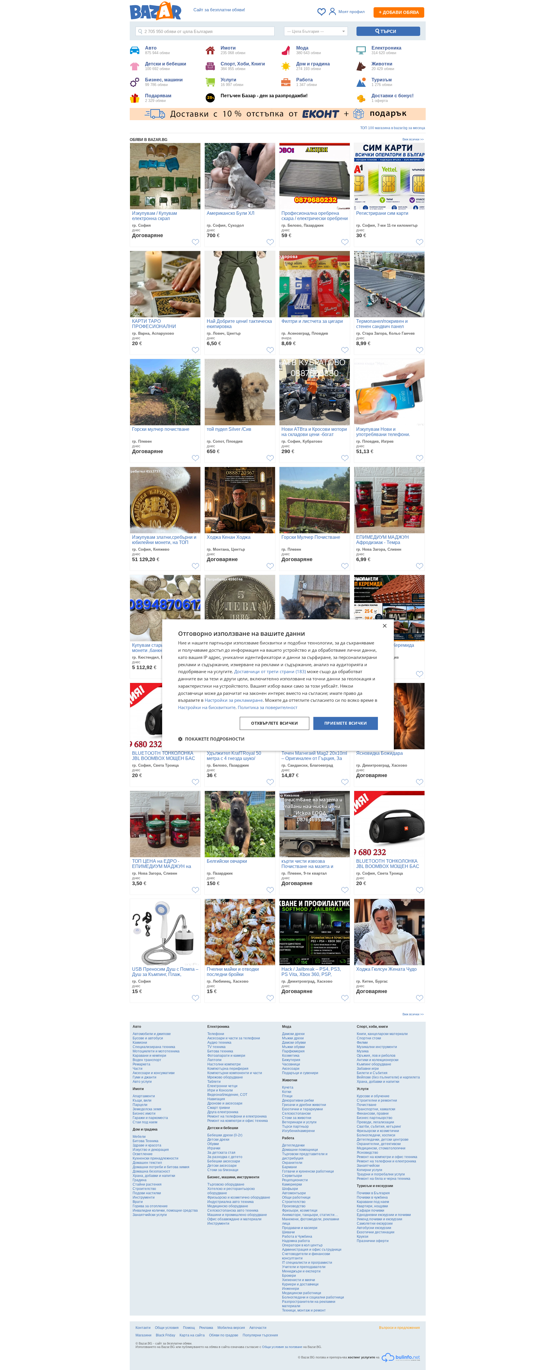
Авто (157, 50)
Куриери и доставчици (300, 1284)
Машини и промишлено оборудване (237, 1215)
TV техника (216, 1047)
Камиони (140, 1043)
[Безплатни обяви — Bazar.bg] (155, 12)
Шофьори (290, 1189)
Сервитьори (292, 1176)
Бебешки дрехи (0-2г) (224, 1135)
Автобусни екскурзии (374, 1228)
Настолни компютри (224, 1064)
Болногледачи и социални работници (313, 1297)
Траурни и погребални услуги (381, 1174)
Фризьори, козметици (299, 1210)
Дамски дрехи (293, 1034)
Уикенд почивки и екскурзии (379, 1219)
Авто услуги (142, 1082)
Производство (294, 1206)
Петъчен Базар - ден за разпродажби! (264, 95)
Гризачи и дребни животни (304, 1105)
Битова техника (220, 1051)
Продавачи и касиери (299, 1228)
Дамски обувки (294, 1043)
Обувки (213, 1144)
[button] (211, 739)
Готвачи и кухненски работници (308, 1171)
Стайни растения (147, 1184)
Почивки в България (373, 1193)
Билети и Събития (372, 1073)
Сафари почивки (370, 1210)
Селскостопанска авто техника (232, 1210)
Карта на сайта (192, 1335)
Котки (286, 1092)
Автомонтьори (294, 1193)
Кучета (287, 1087)
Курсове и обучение (373, 1096)
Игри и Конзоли (220, 1090)
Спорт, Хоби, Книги (243, 66)
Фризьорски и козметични (378, 1131)
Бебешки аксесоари (223, 1161)
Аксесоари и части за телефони (233, 1038)
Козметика (290, 1056)
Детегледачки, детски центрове (383, 1140)
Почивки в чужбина (372, 1197)
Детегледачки (293, 1145)
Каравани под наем (373, 1202)
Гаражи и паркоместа (150, 1118)
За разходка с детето (224, 1157)
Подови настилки (147, 1193)
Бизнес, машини (164, 82)
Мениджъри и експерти (301, 1271)
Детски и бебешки (165, 66)
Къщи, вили (142, 1100)
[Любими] (322, 12)
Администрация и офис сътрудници (311, 1250)
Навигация (216, 1099)
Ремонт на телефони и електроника (237, 1116)
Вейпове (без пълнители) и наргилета (388, 1077)
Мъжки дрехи (293, 1038)
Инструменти (144, 1197)
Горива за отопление (150, 1206)
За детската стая (221, 1153)
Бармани (289, 1167)
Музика (363, 1051)
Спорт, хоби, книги (372, 1027)
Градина (140, 1180)
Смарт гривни (218, 1108)
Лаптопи (214, 1060)
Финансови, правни (373, 1113)
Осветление (143, 1154)
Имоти (233, 50)
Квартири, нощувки (372, 1206)
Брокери (289, 1276)
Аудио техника (219, 1043)
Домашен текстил (147, 1163)
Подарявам (158, 98)
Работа (306, 82)
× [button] (384, 626)
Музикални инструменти (377, 1047)
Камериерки (292, 1184)
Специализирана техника (154, 1047)
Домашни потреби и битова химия (161, 1167)
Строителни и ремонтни (377, 1100)
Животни (383, 66)
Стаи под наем (145, 1122)
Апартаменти (144, 1096)
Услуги (232, 82)
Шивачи (288, 1232)
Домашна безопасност (151, 1171)
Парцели (140, 1105)
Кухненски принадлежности (155, 1158)
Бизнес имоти (144, 1113)
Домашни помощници (300, 1150)
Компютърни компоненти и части (234, 1073)
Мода (308, 50)
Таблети (214, 1082)
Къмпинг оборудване (374, 1064)
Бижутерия (291, 1060)
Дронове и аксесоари (224, 1103)
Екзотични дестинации (375, 1232)
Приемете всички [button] (345, 723)
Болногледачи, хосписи (376, 1135)
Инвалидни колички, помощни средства (165, 1210)
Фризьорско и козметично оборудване (238, 1197)
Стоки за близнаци (222, 1170)
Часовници (291, 1064)
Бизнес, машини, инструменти (233, 1177)
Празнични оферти (373, 1241)
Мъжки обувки (293, 1047)
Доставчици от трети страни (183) (270, 672)
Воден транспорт (147, 1060)
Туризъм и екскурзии (375, 1186)
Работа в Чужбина (297, 1237)
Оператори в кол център (302, 1245)
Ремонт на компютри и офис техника (237, 1121)
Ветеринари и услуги (299, 1122)
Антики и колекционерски (377, 1060)
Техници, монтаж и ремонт (304, 1310)
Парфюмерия (293, 1051)
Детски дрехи (218, 1140)
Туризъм (382, 82)
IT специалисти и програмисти (307, 1263)
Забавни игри (368, 1069)
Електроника (386, 50)
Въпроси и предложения (399, 1328)
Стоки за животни (296, 1118)
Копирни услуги (369, 1170)
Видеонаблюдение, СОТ (227, 1095)
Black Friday (165, 1335)
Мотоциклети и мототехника (156, 1051)
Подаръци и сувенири (300, 1073)
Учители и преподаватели (303, 1267)
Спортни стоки (369, 1038)
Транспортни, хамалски (376, 1109)
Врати (138, 1202)
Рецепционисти (295, 1180)
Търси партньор (295, 1126)
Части (137, 1069)
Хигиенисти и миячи (298, 1280)
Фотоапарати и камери (226, 1056)
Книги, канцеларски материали (382, 1034)
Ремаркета (141, 1064)
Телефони (215, 1034)
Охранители (292, 1163)
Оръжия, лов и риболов (376, 1056)
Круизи (362, 1237)
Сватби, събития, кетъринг (379, 1126)
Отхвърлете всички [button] (274, 723)
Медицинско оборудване (227, 1206)
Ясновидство (367, 1153)
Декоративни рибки (298, 1100)
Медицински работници (301, 1293)
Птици (287, 1096)
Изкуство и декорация (151, 1150)
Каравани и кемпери (149, 1056)
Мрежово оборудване (225, 1077)
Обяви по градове (223, 1335)
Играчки (213, 1148)
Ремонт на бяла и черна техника (383, 1179)
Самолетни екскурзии (375, 1223)
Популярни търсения (260, 1335)
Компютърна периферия (227, 1069)
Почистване (366, 1105)
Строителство (144, 1189)
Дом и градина (313, 66)
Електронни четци (222, 1086)
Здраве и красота (147, 1145)
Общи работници (296, 1197)
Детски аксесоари (222, 1166)
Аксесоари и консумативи (154, 1073)
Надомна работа (296, 1241)
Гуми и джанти (144, 1077)
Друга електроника (222, 1112)
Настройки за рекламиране (234, 700)
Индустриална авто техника (230, 1202)
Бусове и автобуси (148, 1038)
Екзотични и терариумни (302, 1109)
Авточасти (257, 1328)
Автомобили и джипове (152, 1034)
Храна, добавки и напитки (154, 1176)
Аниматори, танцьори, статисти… (310, 1215)
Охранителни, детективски (379, 1144)
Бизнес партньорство (374, 1118)
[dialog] (278, 685)
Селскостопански (296, 1113)
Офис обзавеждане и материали (234, 1219)
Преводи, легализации (375, 1122)
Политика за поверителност (267, 707)
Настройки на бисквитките (206, 707)
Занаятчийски (368, 1166)
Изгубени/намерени (298, 1131)
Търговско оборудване (225, 1184)
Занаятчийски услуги (150, 1215)
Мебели (139, 1137)
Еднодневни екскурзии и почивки (384, 1215)
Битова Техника (145, 1141)
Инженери (290, 1289)
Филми (362, 1043)
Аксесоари (290, 1069)
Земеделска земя (147, 1109)
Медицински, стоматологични (381, 1148)
